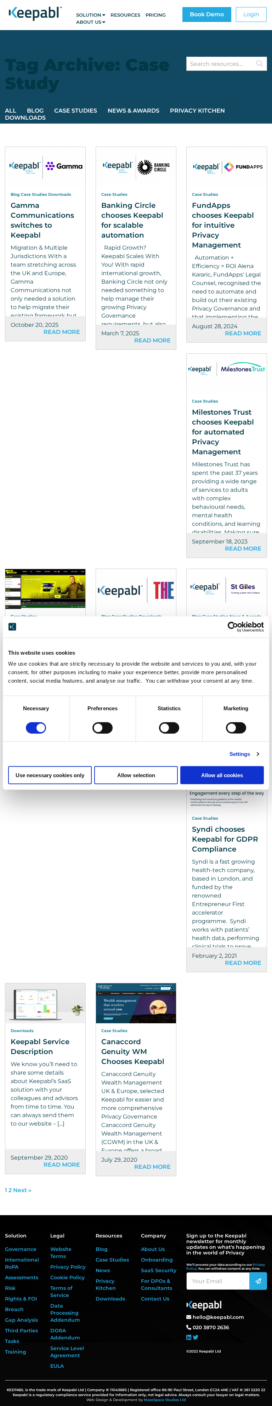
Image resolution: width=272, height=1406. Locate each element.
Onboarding (157, 1260)
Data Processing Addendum (65, 1313)
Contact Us (155, 1299)
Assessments (21, 1277)
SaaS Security (158, 1270)
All (10, 110)
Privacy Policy (68, 1267)
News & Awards (133, 110)
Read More (62, 332)
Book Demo (207, 14)
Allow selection (136, 775)
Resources (125, 15)
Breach (14, 1309)
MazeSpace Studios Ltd (165, 1400)
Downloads (25, 117)
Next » (22, 1190)
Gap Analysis (21, 1320)
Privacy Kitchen (197, 110)
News (103, 1270)
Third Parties (21, 1330)
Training (15, 1352)
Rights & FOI (21, 1299)
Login (251, 14)
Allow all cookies (222, 775)
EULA (57, 1366)
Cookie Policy (67, 1277)
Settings (240, 754)
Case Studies (75, 110)
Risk (10, 1288)
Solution (88, 15)
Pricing (156, 15)
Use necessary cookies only (50, 775)
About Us (88, 22)
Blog (35, 110)
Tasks (12, 1341)
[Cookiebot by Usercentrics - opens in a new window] (233, 626)
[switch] (102, 727)
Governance (20, 1249)
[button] (259, 63)
